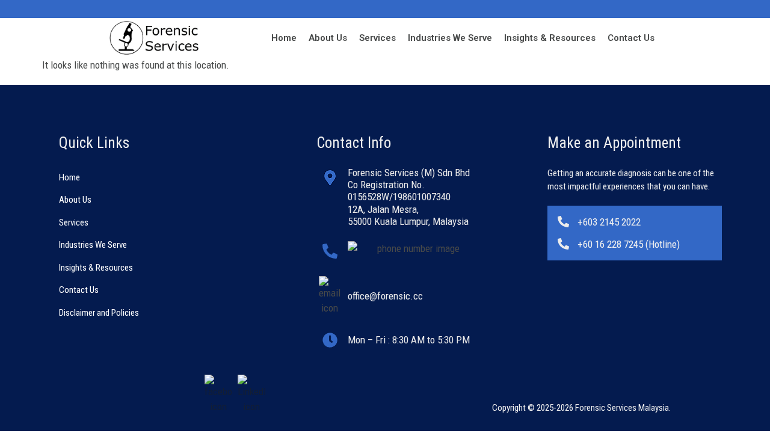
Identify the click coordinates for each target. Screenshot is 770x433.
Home (284, 37)
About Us (328, 37)
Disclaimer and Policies (99, 312)
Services (377, 37)
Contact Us (631, 37)
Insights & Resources (550, 37)
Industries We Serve (450, 37)
